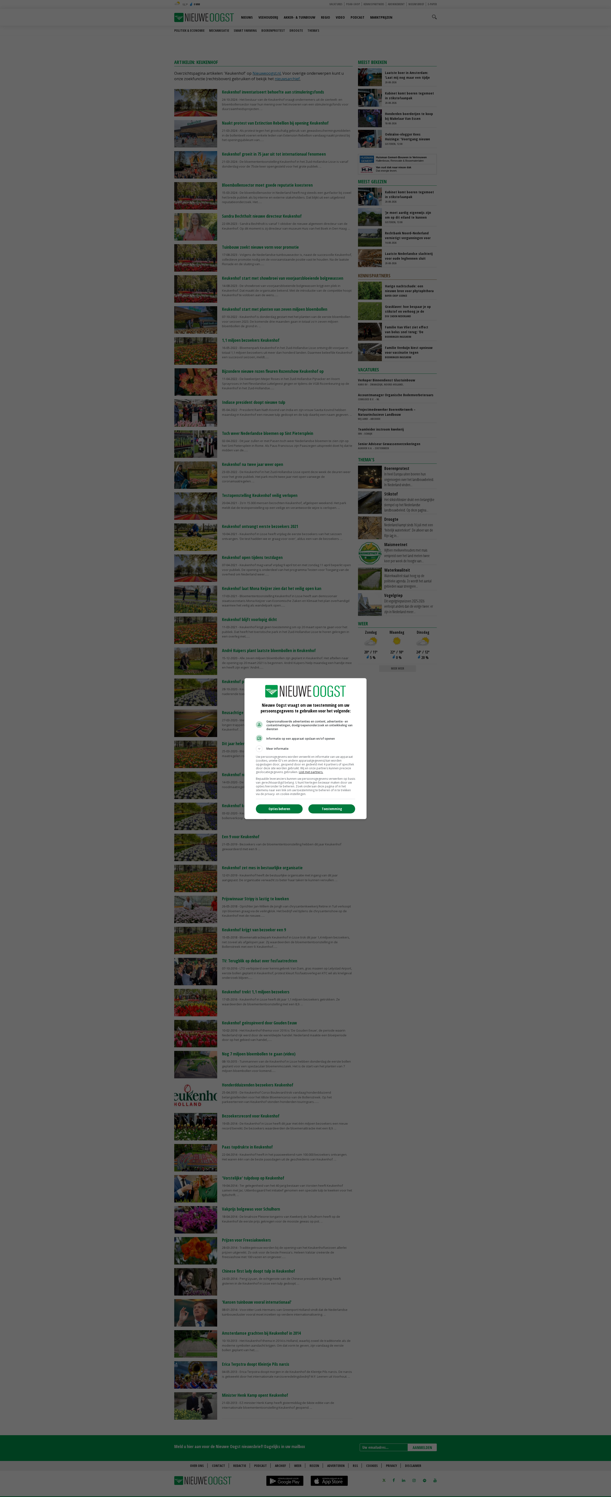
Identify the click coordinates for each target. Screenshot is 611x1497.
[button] (305, 748)
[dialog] (305, 748)
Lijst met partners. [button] (311, 772)
